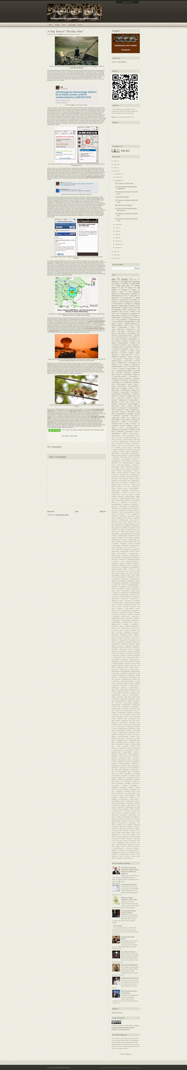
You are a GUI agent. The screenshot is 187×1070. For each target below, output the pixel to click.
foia (114, 577)
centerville (120, 496)
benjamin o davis (124, 474)
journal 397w (120, 329)
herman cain (137, 346)
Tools (63, 25)
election (124, 313)
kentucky (130, 651)
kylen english (116, 655)
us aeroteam (116, 838)
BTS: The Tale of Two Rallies (123, 205)
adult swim (127, 443)
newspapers (131, 331)
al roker (130, 447)
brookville (114, 484)
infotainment (114, 626)
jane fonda (114, 350)
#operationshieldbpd (117, 366)
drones (113, 547)
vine (114, 842)
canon (125, 488)
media (113, 292)
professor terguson (116, 752)
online (132, 311)
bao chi (119, 472)
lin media (128, 663)
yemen (133, 856)
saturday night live (131, 323)
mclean (134, 679)
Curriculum (72, 25)
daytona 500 (137, 533)
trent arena (132, 830)
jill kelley (136, 635)
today (126, 325)
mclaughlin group (127, 679)
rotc (112, 771)
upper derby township (135, 836)
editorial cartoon (124, 551)
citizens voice (122, 510)
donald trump (123, 305)
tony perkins (130, 828)
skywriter (137, 413)
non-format (119, 718)
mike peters (115, 402)
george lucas (116, 592)
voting (127, 842)
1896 (137, 435)
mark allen (124, 673)
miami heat (116, 685)
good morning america (117, 346)
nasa (122, 402)
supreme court (129, 807)
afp (123, 445)
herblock (131, 612)
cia (112, 510)
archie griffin (114, 462)
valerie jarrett (137, 838)
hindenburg (137, 612)
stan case (121, 795)
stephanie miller (122, 362)
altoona (127, 451)
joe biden (131, 350)
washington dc (127, 317)
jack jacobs (133, 630)
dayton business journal (132, 529)
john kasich (117, 309)
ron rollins (137, 356)
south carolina (132, 793)
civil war (136, 510)
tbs (122, 810)
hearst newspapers (126, 610)
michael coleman (134, 685)
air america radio (130, 445)
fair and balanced (134, 567)
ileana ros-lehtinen (126, 620)
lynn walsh (114, 669)
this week (132, 820)
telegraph (125, 813)
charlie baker (135, 500)
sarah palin (130, 413)
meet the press (131, 329)
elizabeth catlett (134, 555)
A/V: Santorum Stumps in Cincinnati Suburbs (128, 911)
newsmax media (121, 712)
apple (123, 460)
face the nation (125, 567)
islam (116, 630)
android (130, 457)
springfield (125, 415)
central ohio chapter (129, 496)
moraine (113, 697)
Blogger (129, 1054)
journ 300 (121, 647)
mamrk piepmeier (136, 671)
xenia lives (127, 856)
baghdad (113, 470)
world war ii (129, 431)
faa (119, 567)
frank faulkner (122, 581)
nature (114, 706)
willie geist (124, 852)
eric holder (127, 563)
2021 (115, 161)
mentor (125, 683)
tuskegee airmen (125, 832)
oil (115, 726)
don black (137, 543)
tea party (133, 417)
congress (132, 327)
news (126, 311)
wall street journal (132, 427)
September (118, 180)
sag (117, 773)
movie (120, 323)
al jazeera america (131, 368)
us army (133, 423)
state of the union (123, 799)
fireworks (136, 573)
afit (119, 445)
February (118, 244)
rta (116, 771)
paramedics (129, 730)
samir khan (132, 775)
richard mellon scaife (124, 763)
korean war (122, 653)
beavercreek (118, 303)
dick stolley (119, 541)
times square (137, 824)
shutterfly (131, 787)
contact (130, 518)
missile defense (117, 693)
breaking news (115, 482)
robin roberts (114, 767)
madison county (123, 669)
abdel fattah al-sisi (123, 441)
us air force (134, 315)
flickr (128, 575)
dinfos (130, 541)
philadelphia (115, 356)
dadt (135, 521)
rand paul (114, 757)
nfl (120, 714)
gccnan (113, 590)
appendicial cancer (116, 460)
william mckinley (116, 852)
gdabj (118, 590)
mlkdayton (125, 693)
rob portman (131, 411)
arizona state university (128, 462)
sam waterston (118, 358)
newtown (115, 714)
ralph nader (135, 756)
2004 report (61, 313)
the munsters (135, 816)
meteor (131, 683)
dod (139, 343)
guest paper (115, 297)
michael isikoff (115, 689)
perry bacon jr (120, 409)
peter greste (121, 738)
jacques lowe (127, 632)
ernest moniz (123, 565)
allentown (121, 451)
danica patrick (119, 523)
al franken (117, 447)
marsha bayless (121, 675)
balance (136, 470)
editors (131, 551)
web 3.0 (129, 846)
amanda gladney (115, 453)
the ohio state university (125, 335)
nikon (131, 716)
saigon (121, 773)
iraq (137, 348)
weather (117, 846)
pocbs (102, 429)
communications (123, 327)
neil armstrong (134, 706)
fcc (130, 571)
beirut (138, 472)
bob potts (136, 476)
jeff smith (129, 634)
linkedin (126, 665)
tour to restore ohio (117, 830)
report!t (114, 761)
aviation (123, 468)
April (117, 238)
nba (119, 706)
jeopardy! (136, 634)
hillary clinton (125, 293)
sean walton (135, 783)
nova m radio (125, 720)
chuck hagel (135, 508)
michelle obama (133, 400)
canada (119, 488)
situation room (133, 789)
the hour (118, 816)
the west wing (128, 818)
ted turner (119, 813)
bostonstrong (114, 480)
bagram (119, 470)
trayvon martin (133, 421)
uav (124, 834)
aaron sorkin (137, 439)
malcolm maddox (126, 671)
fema (117, 573)
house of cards (115, 390)
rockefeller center (123, 767)
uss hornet (129, 838)
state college (134, 415)
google (121, 600)
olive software (121, 726)
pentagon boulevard (123, 736)
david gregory (134, 380)
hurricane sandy (126, 390)
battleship (125, 472)
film (131, 573)
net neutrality (133, 708)
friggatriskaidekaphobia (132, 584)
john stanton (124, 643)
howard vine (135, 616)
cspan (124, 521)
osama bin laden (120, 730)
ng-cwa (133, 714)
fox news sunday (125, 578)
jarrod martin (123, 634)
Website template (106, 1067)
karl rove (131, 649)
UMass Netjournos (117, 1012)
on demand (137, 726)
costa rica (114, 519)
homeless (123, 614)
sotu (126, 793)
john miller (128, 641)
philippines (131, 742)
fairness (125, 569)
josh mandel (114, 647)
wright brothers (116, 433)
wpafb (124, 307)
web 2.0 (123, 846)
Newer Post (50, 511)
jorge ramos (120, 645)
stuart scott (137, 803)
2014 (115, 171)
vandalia (129, 425)
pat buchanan (137, 730)
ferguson (122, 573)
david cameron (115, 527)
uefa (128, 834)
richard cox (114, 763)
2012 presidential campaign (130, 437)
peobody (133, 736)
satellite (120, 779)
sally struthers (128, 773)
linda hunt (120, 665)
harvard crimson (129, 608)
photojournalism (116, 295)
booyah (132, 478)
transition (126, 830)
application (128, 460)
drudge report (120, 547)
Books (80, 25)
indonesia (126, 624)
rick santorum (131, 333)
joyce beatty (115, 649)
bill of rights (114, 476)
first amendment (115, 575)
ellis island (114, 559)
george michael (124, 592)
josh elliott (135, 645)
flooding (138, 575)
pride (136, 750)
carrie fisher (125, 490)
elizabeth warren (126, 557)
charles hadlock (120, 500)
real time (135, 757)
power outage (65, 435)
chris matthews (133, 376)
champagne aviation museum (127, 498)
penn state (135, 734)
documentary (123, 543)
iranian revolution (125, 628)
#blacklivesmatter (134, 433)
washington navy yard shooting (120, 429)
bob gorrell (129, 476)
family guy (132, 569)
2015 (115, 168)
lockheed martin (120, 667)
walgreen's (133, 842)
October (117, 177)
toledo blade (115, 421)
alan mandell (137, 447)
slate (134, 791)
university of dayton (117, 423)
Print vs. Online (117, 926)
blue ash (119, 374)
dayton (67, 429)
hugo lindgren (129, 618)
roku (113, 769)
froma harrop (114, 586)
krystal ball (137, 653)
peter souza (128, 738)
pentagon (114, 736)
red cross (122, 411)
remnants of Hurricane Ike (93, 176)
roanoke (129, 765)
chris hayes (114, 506)
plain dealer (123, 356)
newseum (131, 352)
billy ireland (122, 476)
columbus (124, 289)
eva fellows (135, 565)
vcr (113, 840)
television (115, 281)
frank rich (135, 344)
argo (120, 462)
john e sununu (123, 639)
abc (118, 319)
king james (115, 653)
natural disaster (136, 704)
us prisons (123, 838)
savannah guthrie (128, 779)
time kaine (129, 824)
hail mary (126, 606)
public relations (122, 753)
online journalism (133, 407)
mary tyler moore (123, 677)
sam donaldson (116, 775)
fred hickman (131, 581)
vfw (121, 840)
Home (123, 2)
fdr (133, 571)
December (118, 174)
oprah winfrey (132, 728)
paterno (115, 732)
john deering (114, 639)
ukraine (133, 834)
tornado (124, 421)
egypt (113, 384)
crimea (119, 521)
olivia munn (130, 726)
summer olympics (131, 805)
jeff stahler (135, 392)
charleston (128, 500)
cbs (118, 313)
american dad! (134, 453)
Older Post (103, 511)
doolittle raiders (134, 545)
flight (133, 575)
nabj (113, 702)
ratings (129, 757)
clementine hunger (129, 512)
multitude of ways (54, 330)
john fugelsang (132, 639)
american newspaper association (119, 455)
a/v (135, 279)
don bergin (130, 543)
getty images (114, 596)
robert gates (135, 765)
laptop (135, 398)
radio (123, 315)
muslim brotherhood (121, 700)
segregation (124, 785)
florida (113, 386)
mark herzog (132, 673)
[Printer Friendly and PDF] (54, 430)
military (133, 691)
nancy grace (119, 702)
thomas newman (122, 822)
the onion (114, 818)
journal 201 (128, 647)
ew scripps (114, 567)
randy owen (115, 411)
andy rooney (137, 457)
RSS (131, 2)
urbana (127, 423)
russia (129, 771)
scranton (134, 781)
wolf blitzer (114, 854)
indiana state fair (116, 624)
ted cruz (134, 810)
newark (136, 710)
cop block (136, 518)
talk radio (120, 809)
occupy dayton (123, 722)
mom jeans (125, 694)
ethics (129, 565)
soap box (137, 301)
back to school (134, 468)
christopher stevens (126, 508)
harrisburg (120, 608)
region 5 (129, 759)
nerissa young (125, 708)
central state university (120, 376)
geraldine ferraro (124, 594)
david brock (125, 380)
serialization (123, 787)
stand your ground (130, 795)
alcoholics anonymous (118, 449)
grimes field (128, 346)
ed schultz (123, 344)
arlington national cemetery (124, 370)
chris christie (126, 504)
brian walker (124, 482)
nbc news (123, 352)
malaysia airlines (115, 671)
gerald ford (115, 594)
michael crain (115, 687)
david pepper (132, 527)
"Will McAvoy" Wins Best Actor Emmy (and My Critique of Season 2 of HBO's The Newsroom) (130, 870)
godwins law (125, 598)
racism (125, 756)
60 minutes (132, 366)
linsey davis (133, 665)
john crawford (118, 321)
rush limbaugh (122, 771)
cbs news (132, 341)
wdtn (136, 317)
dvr (135, 547)
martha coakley (130, 675)
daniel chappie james (130, 523)
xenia (121, 856)
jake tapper (135, 632)
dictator (125, 541)
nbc (121, 301)
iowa (132, 348)
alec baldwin (129, 449)
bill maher (119, 372)
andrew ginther (123, 457)
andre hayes (115, 457)
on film (114, 728)
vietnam (114, 427)
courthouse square (124, 519)
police (127, 409)
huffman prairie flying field (118, 618)
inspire (121, 626)
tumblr (118, 832)
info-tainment (134, 624)
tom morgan (114, 828)
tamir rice (126, 809)
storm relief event (129, 801)
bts (126, 295)
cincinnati (128, 303)
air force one (132, 309)
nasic (127, 402)
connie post (128, 378)
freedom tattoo (116, 584)
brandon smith (135, 480)
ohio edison (97, 429)
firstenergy (80, 429)
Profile (57, 25)
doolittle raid (127, 382)
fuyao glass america (133, 586)
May (116, 234)
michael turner (124, 689)
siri (121, 789)
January (117, 247)
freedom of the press (135, 582)
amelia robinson (125, 453)
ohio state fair (127, 724)
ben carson (115, 474)
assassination (135, 464)
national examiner (126, 704)
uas (120, 834)
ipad (118, 628)
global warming (115, 598)
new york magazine (128, 710)
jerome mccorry (124, 635)
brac (129, 480)
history (131, 388)
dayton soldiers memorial (126, 533)
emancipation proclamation (133, 559)
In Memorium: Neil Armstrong (130, 978)
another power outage (75, 410)
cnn (122, 287)
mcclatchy (118, 679)
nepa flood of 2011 (116, 708)
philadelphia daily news (122, 740)
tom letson (122, 826)
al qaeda (124, 447)
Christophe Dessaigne (76, 67)
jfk (130, 635)
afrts (117, 339)
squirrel (71, 435)
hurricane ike (87, 429)
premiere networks (118, 750)
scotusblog (128, 781)
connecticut (122, 516)
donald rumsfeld (117, 545)
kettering (129, 398)
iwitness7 (126, 630)
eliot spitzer (125, 555)
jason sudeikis (125, 392)
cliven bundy (121, 514)
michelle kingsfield (133, 689)
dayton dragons (115, 531)
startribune (132, 797)
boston (136, 478)
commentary (135, 514)
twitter (75, 435)
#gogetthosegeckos (116, 435)
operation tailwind (122, 728)
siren (118, 789)
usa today (122, 425)
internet (113, 628)
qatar (121, 756)
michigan (114, 691)
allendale (115, 451)
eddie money (126, 549)
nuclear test (114, 722)
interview (116, 392)
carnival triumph (115, 490)
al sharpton (123, 339)
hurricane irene (116, 620)
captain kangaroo (134, 488)
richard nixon (135, 763)
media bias (116, 681)
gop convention (136, 600)
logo (127, 667)
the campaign (133, 813)
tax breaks (137, 809)
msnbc (117, 283)
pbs (136, 354)
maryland (114, 400)
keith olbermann (129, 321)
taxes (128, 417)
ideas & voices (136, 390)
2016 (115, 164)
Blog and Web (135, 1067)
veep (117, 840)
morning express (136, 697)
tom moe (136, 826)
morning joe (116, 698)
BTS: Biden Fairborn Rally (129, 884)
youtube (125, 433)
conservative (136, 378)
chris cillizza (135, 504)
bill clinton (118, 341)
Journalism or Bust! (64, 1067)
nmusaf (129, 405)
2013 (115, 252)
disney (135, 541)
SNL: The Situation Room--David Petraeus (129, 992)
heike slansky (135, 610)
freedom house (125, 582)
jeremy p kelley (115, 635)
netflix (133, 402)
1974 (117, 437)
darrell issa (118, 525)
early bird (119, 549)
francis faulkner (134, 578)
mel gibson (119, 683)
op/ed (113, 409)
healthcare (124, 388)
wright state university (122, 337)
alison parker (137, 449)
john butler (120, 637)
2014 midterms (134, 337)
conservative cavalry (121, 518)
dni (139, 541)
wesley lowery (136, 846)
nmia (123, 405)
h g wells (118, 606)
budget (120, 484)
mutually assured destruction (96, 320)
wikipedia (114, 850)
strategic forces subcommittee (118, 803)
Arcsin (115, 1067)
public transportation (133, 753)
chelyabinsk (124, 502)
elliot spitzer (135, 557)
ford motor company (121, 577)
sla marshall (127, 791)
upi (120, 364)
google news (128, 600)
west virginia (128, 848)
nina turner (137, 716)
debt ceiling (131, 535)
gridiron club (127, 604)
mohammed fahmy (116, 694)
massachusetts (132, 677)
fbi (126, 571)
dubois (130, 547)
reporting (132, 305)
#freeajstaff (134, 364)
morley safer (128, 697)
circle (116, 510)
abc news (115, 441)
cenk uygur (137, 374)
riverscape (123, 765)
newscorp (114, 712)
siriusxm (126, 789)
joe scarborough (127, 394)
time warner (135, 419)
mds (139, 679)
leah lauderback (115, 659)
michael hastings (134, 687)
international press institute (131, 626)
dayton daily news (123, 285)
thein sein (125, 820)
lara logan (129, 655)
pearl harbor (121, 734)
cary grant (131, 492)
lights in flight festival (118, 663)
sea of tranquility (119, 783)
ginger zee (121, 596)
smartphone (117, 415)
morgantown (120, 697)
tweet (72, 105)
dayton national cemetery (128, 531)
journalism (136, 281)
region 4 (130, 356)
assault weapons (115, 466)
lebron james (125, 659)
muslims (130, 700)
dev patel (125, 539)
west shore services (118, 848)
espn (129, 344)
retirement (120, 761)
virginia (121, 427)
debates (115, 535)
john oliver (135, 641)
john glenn (114, 396)
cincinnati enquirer (123, 343)
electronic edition (116, 555)
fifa (127, 573)
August (117, 224)
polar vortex (126, 746)
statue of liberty (134, 799)
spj (128, 315)
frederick (138, 581)
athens (122, 466)
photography (119, 744)
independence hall (127, 622)
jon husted (131, 643)
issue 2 (121, 630)
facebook (137, 307)
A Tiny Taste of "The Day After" (65, 31)
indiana (136, 622)
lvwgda (136, 667)
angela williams (132, 339)
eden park (135, 382)
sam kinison (124, 775)
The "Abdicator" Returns (128, 952)
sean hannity (128, 783)
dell (126, 537)
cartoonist (124, 492)
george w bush (121, 386)
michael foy (124, 687)
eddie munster (135, 549)
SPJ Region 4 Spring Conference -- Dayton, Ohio (129, 898)
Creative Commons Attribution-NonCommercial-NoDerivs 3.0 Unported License (125, 1027)
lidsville (138, 661)
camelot (113, 488)
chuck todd (123, 299)
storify (122, 801)
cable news (133, 295)
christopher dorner (133, 506)
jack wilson (119, 632)
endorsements (115, 563)
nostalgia (118, 720)
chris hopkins (123, 506)
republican (128, 301)
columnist (114, 378)
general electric (125, 590)
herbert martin (123, 612)
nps (130, 720)
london (131, 667)
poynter (129, 748)
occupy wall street (126, 354)
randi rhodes (122, 757)
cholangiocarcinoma (116, 504)
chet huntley (134, 502)
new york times (127, 297)
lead (124, 657)
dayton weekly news (117, 382)
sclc (122, 781)
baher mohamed (128, 470)
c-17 (124, 486)
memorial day (122, 400)
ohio (92, 429)
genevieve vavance (135, 590)
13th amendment (130, 435)
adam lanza (132, 441)
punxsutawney (115, 756)
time (124, 824)
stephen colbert (115, 417)
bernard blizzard (134, 474)
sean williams (115, 785)
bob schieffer (114, 478)
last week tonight (117, 657)
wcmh (136, 844)
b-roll (128, 468)
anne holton (116, 459)
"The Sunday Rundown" (122, 197)
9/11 (113, 319)
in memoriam (134, 313)
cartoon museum (115, 492)
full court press (123, 586)
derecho (136, 537)
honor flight (137, 614)
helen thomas (115, 612)
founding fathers (131, 577)
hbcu (119, 610)
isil (137, 628)
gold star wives (134, 598)
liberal (125, 661)
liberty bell (131, 661)
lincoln (133, 663)
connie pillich (131, 516)
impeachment (135, 620)
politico (133, 746)
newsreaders (130, 712)
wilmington (131, 852)
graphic (95, 66)
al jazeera (121, 368)
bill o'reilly (127, 372)
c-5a (129, 486)
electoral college (134, 553)
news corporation (133, 403)
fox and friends (115, 578)
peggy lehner (128, 734)
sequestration (115, 787)
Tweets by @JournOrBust (119, 62)
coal (128, 514)
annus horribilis (126, 459)
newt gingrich (115, 405)
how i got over (125, 616)
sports (138, 793)
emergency (116, 561)
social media (128, 360)
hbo (121, 311)
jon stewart (122, 396)
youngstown (119, 858)
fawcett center (120, 571)
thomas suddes (126, 419)
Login (127, 2)
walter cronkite (116, 317)
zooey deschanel (128, 858)
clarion (121, 512)
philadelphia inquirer (122, 742)
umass (130, 287)
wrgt (136, 431)
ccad (123, 494)
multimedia (131, 698)
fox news (114, 301)
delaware (121, 537)
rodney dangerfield (134, 767)
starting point (123, 797)
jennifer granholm (116, 394)
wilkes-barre (120, 431)
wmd (137, 852)
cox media (134, 299)
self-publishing (134, 785)
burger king (127, 484)
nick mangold (120, 716)
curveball (130, 521)
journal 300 (135, 647)
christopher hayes (116, 508)
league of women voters (132, 657)
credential (114, 521)
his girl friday (116, 614)
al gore (115, 368)
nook (125, 718)
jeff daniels (123, 350)
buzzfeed (119, 486)
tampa (132, 809)
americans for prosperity (134, 455)
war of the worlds (121, 844)
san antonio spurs (121, 777)
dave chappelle (126, 525)
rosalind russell (134, 769)
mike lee (128, 691)
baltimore (114, 472)
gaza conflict (135, 588)
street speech (130, 803)
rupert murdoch (121, 413)
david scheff (121, 529)
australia (117, 468)
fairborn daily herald (116, 569)
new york (118, 710)
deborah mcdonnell (122, 535)
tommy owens (122, 828)
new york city (123, 403)
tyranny (133, 832)
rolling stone (118, 769)
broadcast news (134, 482)
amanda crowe (134, 451)
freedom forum (116, 582)
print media (136, 283)
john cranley (135, 637)
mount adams (124, 698)
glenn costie (135, 596)
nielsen (126, 716)
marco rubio (116, 673)
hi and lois (116, 348)
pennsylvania (115, 315)
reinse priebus (136, 759)
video (138, 840)
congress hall (115, 516)
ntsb (137, 720)
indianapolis (125, 348)
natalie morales (127, 702)
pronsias (136, 752)
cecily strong (130, 494)
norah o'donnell (131, 718)
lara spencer (137, 655)
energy (136, 384)
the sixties (120, 818)
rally (130, 756)
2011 (115, 258)
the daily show (132, 814)
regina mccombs (122, 759)
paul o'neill (132, 732)
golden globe (115, 600)
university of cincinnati (122, 836)
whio (124, 309)
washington (130, 844)
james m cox (115, 634)
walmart (127, 364)
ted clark (127, 810)
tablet (123, 417)
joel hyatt (135, 394)
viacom (125, 840)
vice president (132, 840)
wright (132, 854)
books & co (125, 478)
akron (138, 366)
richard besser (135, 761)
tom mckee (129, 826)
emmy (129, 384)
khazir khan (137, 651)
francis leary (114, 581)
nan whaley (121, 331)
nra (134, 720)
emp (71, 429)
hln (137, 388)
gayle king (128, 588)
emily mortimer (121, 384)
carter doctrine (134, 490)
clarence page (115, 512)
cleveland (132, 343)
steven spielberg (115, 801)
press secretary (129, 750)
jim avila (114, 637)
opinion (134, 293)
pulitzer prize (134, 409)
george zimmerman (133, 386)
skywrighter (119, 791)
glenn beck (128, 596)
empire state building (132, 561)
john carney (127, 637)
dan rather (116, 380)
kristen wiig (130, 653)
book (120, 478)
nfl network (126, 714)
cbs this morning (127, 374)
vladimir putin (120, 842)
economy (115, 344)
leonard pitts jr (134, 659)
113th (123, 435)
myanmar (136, 700)
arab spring (135, 460)
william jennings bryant (132, 850)
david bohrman (134, 525)
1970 (113, 437)
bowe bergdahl (122, 480)
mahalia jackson (134, 669)
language (123, 655)
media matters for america (127, 681)
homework (130, 614)
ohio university (123, 407)
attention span (129, 466)
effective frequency (122, 553)
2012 (115, 255)
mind (139, 691)
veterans (136, 425)
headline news (115, 388)
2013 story (50, 421)
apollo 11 (135, 459)
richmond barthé (115, 765)
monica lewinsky (134, 694)
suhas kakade (116, 805)
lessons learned (115, 661)
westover (136, 848)
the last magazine (126, 816)
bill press (125, 341)
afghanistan (114, 445)
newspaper (125, 281)
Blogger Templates (123, 1067)
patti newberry (123, 732)
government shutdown (118, 602)
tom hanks (115, 826)
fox (137, 577)
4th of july (119, 439)
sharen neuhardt (116, 325)
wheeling (132, 429)
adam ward (119, 443)
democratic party (135, 319)
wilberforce (121, 850)
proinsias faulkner (127, 752)
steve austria (132, 362)
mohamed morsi (134, 693)
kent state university (121, 651)
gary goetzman (120, 588)
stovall (136, 801)
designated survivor (116, 539)
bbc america (132, 472)
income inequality (116, 622)
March (117, 241)
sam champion (136, 773)
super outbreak (121, 807)
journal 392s (120, 398)
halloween (133, 606)
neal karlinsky (125, 706)
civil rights (129, 510)
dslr (126, 547)
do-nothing (115, 543)
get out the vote (134, 594)
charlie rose (115, 502)
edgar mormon (115, 551)
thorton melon (132, 822)
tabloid (114, 809)
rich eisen (127, 761)
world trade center (124, 854)
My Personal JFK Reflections (129, 965)
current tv (124, 319)
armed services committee (123, 464)
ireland (133, 628)
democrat (130, 537)
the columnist (123, 814)
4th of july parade (128, 439)
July (116, 228)
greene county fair (129, 602)
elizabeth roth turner (116, 557)
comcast (121, 378)
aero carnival (135, 443)
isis (112, 630)
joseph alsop (128, 645)
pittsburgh (126, 744)
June (116, 231)
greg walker (119, 604)
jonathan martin (131, 396)
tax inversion (116, 810)
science (117, 781)
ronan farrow (126, 769)
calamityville (135, 486)
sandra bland (130, 777)
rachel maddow (121, 333)
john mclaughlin (120, 641)
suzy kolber (137, 807)
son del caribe (119, 793)
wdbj (113, 846)
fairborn (75, 429)
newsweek (137, 712)
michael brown (124, 685)
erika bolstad (115, 565)
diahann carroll (132, 539)
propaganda (114, 753)
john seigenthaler (115, 643)
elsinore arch (122, 559)
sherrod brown (129, 358)
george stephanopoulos (135, 592)
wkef (132, 325)
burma (133, 484)
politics (125, 283)
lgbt (121, 661)
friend (124, 584)
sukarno (123, 805)
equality (121, 563)
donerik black (126, 545)
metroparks (137, 683)
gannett (113, 588)
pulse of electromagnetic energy (94, 328)
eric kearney (135, 563)
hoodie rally (116, 616)
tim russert (119, 824)
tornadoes (137, 828)
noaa (114, 718)
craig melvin (134, 519)
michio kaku (121, 691)
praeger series (136, 748)
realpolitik (114, 759)
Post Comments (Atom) (62, 515)
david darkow (124, 527)
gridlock (134, 604)
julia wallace (123, 649)
